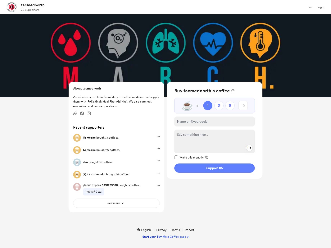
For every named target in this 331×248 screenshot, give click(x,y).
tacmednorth (33, 5)
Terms (175, 230)
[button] (311, 7)
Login (320, 7)
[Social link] (75, 113)
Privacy (161, 230)
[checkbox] (189, 157)
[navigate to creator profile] (11, 7)
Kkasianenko (96, 174)
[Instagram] (89, 113)
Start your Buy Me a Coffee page (164, 236)
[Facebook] (82, 113)
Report (189, 230)
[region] (214, 130)
